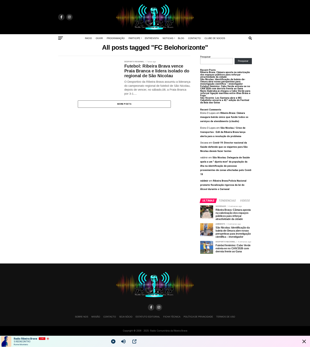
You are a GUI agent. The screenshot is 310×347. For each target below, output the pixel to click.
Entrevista (152, 38)
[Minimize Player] (304, 341)
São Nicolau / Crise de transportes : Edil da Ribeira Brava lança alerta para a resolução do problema (222, 132)
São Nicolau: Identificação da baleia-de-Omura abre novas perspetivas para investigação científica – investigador (222, 81)
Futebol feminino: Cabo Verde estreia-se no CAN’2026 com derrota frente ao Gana (225, 87)
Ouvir (99, 38)
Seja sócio (125, 316)
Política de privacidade (198, 316)
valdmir (204, 180)
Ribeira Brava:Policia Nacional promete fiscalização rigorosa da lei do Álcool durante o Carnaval (223, 185)
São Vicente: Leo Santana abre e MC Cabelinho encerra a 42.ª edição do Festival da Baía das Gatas (224, 100)
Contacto (194, 38)
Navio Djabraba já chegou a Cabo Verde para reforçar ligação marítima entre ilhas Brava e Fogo (225, 93)
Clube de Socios (215, 38)
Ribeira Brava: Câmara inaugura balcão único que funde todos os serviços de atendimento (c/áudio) (224, 117)
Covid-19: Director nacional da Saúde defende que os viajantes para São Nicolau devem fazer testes (224, 147)
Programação (116, 38)
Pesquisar (205, 56)
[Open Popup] (134, 341)
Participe (134, 38)
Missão (95, 316)
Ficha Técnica (171, 316)
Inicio (88, 38)
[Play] (113, 341)
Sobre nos (81, 316)
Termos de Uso (225, 316)
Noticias (168, 38)
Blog (181, 38)
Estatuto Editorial (148, 316)
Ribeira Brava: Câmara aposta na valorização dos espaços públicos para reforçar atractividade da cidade (225, 74)
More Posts (124, 104)
